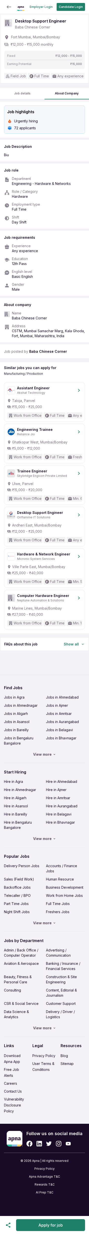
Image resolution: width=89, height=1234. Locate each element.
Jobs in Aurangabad (62, 722)
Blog (64, 1056)
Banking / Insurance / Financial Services (63, 966)
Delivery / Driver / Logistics (60, 1014)
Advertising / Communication (58, 952)
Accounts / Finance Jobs (61, 868)
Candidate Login (71, 7)
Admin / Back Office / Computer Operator (21, 952)
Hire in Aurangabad (61, 806)
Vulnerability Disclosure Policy (14, 1105)
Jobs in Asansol (16, 722)
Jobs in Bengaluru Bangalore (18, 740)
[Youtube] (68, 1144)
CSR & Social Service (21, 1003)
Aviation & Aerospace (21, 963)
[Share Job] (8, 1225)
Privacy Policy (43, 1056)
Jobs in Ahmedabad (62, 697)
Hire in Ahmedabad (61, 781)
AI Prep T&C (44, 1192)
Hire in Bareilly (15, 814)
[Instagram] (59, 1143)
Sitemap (67, 1063)
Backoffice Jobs (17, 887)
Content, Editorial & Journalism (61, 992)
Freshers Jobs (57, 912)
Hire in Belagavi (58, 814)
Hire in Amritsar (58, 798)
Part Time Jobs (16, 904)
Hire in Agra (13, 781)
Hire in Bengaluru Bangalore (18, 825)
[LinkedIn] (39, 1143)
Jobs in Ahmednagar (21, 705)
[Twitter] (49, 1143)
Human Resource (60, 879)
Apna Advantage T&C (44, 1176)
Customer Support (61, 1003)
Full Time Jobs (58, 904)
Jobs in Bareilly (16, 730)
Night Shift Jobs (17, 912)
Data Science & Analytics (16, 1014)
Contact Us (13, 1091)
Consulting (12, 990)
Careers (10, 1083)
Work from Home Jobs (64, 895)
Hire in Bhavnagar (60, 822)
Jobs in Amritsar (59, 713)
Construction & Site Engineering (61, 979)
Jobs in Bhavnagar (61, 738)
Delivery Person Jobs (21, 866)
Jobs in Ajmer (57, 705)
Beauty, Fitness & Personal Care (18, 979)
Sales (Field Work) (19, 879)
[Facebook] (29, 1144)
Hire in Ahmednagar (20, 790)
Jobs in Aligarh (16, 713)
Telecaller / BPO (17, 895)
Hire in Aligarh (15, 798)
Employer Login (41, 7)
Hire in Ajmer (56, 790)
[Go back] (9, 7)
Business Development (64, 887)
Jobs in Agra (14, 697)
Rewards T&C (45, 1184)
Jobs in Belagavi (59, 730)
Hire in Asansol (16, 806)
